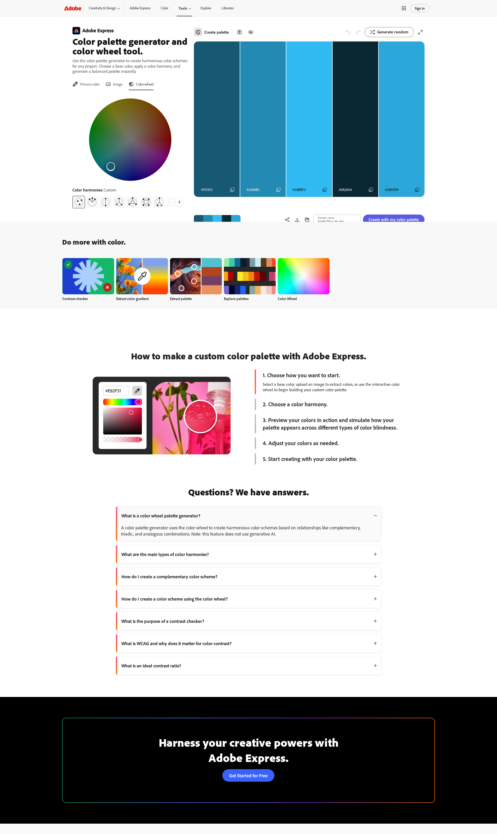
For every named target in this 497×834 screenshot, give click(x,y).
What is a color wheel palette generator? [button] (160, 515)
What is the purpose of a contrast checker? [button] (162, 621)
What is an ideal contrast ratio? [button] (151, 665)
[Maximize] (420, 32)
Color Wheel (287, 298)
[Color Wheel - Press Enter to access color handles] (130, 139)
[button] (404, 8)
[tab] (85, 84)
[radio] (78, 202)
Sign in (420, 8)
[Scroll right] (179, 202)
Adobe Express (140, 8)
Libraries (228, 8)
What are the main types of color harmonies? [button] (165, 554)
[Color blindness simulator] (251, 32)
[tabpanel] (130, 151)
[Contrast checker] (239, 32)
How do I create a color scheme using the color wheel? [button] (174, 599)
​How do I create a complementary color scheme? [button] (169, 576)
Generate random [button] (392, 31)
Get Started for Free (248, 775)
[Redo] (358, 32)
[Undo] (348, 32)
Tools (183, 8)
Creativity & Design (102, 8)
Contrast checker (75, 298)
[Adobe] (72, 8)
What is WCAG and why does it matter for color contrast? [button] (176, 643)
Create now (88, 276)
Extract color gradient (132, 298)
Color (164, 8)
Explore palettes (236, 298)
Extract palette (181, 298)
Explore (206, 8)
